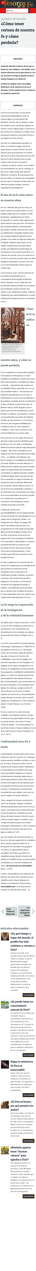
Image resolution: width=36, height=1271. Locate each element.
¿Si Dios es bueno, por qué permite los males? (21, 1105)
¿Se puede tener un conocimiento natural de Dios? (21, 1005)
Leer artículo (29, 995)
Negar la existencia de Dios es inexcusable (21, 1065)
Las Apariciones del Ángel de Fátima (25, 911)
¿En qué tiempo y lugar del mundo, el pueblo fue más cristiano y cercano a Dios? (22, 941)
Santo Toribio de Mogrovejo (10, 911)
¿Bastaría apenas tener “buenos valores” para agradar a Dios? (20, 1153)
